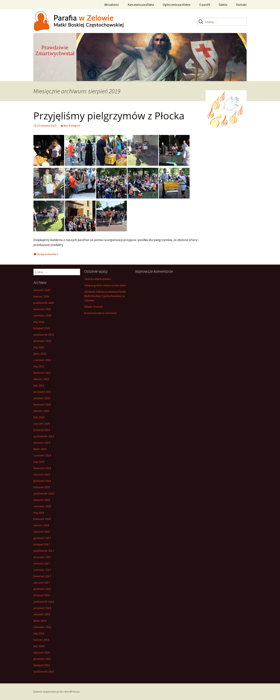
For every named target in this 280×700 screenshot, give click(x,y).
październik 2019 (43, 436)
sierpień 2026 (41, 290)
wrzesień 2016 (42, 608)
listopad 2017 (41, 544)
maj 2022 (38, 366)
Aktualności (111, 5)
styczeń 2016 (41, 652)
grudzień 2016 (42, 589)
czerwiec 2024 (42, 315)
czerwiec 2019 (42, 455)
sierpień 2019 (41, 442)
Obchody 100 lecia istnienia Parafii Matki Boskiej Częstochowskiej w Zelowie (105, 296)
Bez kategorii (72, 125)
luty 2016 (38, 646)
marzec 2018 (41, 525)
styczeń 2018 (41, 531)
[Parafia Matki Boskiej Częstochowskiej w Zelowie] (84, 21)
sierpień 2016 (41, 614)
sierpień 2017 (41, 563)
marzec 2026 (41, 296)
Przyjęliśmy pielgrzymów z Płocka (108, 115)
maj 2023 (38, 347)
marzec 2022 (41, 379)
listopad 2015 (41, 665)
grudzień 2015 (42, 659)
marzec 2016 (41, 640)
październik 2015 (43, 671)
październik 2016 (43, 601)
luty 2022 (38, 385)
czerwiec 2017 (42, 570)
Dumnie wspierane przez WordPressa (56, 691)
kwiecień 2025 (42, 309)
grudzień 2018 (42, 481)
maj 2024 (38, 322)
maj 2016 (38, 633)
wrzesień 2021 (42, 392)
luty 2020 (38, 417)
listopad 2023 (41, 328)
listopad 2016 (41, 595)
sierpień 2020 (41, 398)
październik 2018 (43, 493)
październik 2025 (43, 303)
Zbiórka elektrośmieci (97, 279)
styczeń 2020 (41, 423)
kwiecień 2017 (42, 576)
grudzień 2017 (42, 538)
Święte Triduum (93, 306)
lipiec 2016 (39, 620)
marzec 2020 (41, 411)
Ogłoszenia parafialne (176, 5)
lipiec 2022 (39, 353)
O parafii (204, 5)
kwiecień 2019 (42, 468)
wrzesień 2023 (42, 341)
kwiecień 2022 (42, 373)
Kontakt (241, 5)
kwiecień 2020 (42, 404)
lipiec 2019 (39, 449)
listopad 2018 (41, 487)
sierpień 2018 (41, 500)
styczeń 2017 (41, 582)
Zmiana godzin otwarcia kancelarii (105, 285)
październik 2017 (43, 551)
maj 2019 (38, 462)
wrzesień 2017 (42, 557)
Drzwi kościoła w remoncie (100, 313)
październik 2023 (43, 334)
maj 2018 (38, 512)
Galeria (223, 5)
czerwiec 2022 (42, 360)
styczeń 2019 (41, 474)
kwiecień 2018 (42, 519)
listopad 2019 (41, 430)
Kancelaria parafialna (141, 5)
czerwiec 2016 (42, 627)
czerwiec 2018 (42, 506)
